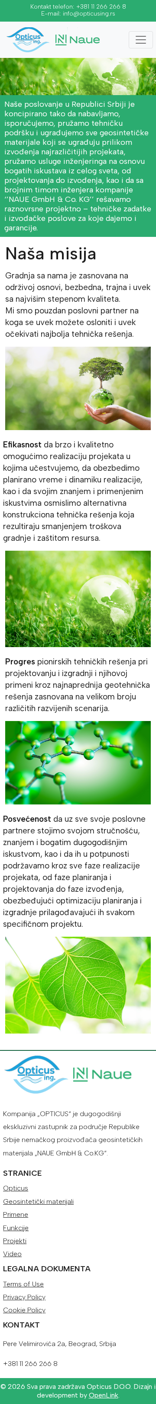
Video (12, 1254)
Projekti (14, 1241)
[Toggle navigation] (141, 39)
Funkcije (16, 1228)
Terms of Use (23, 1284)
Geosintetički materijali (38, 1201)
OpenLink (103, 1395)
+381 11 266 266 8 (101, 6)
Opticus (15, 1188)
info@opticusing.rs (89, 13)
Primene (15, 1214)
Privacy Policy (24, 1297)
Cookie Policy (24, 1310)
